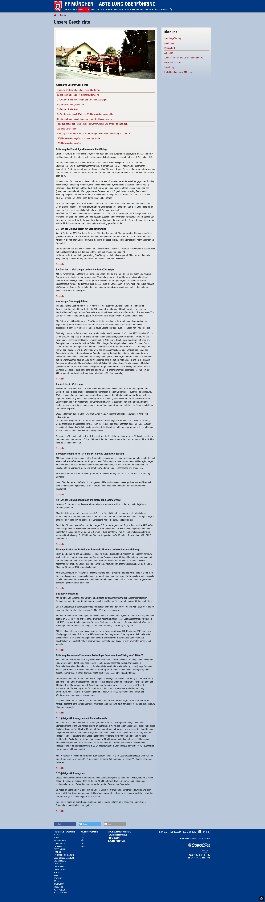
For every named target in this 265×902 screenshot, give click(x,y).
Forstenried (59, 843)
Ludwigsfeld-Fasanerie (64, 858)
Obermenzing (60, 869)
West (83, 843)
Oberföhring (59, 867)
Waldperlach (60, 890)
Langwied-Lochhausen (64, 855)
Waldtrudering (60, 893)
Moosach (58, 864)
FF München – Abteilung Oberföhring (110, 4)
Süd (82, 840)
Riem (56, 875)
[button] (71, 9)
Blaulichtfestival (116, 841)
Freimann (58, 846)
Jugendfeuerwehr (89, 832)
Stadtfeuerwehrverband (119, 832)
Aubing (57, 837)
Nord (83, 835)
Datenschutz (189, 832)
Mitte (83, 846)
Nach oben (61, 264)
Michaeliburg (60, 861)
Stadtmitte (59, 884)
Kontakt (163, 832)
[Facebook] (199, 832)
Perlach (57, 872)
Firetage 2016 (114, 838)
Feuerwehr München (117, 835)
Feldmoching (60, 840)
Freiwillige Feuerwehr (64, 832)
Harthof (57, 852)
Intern (206, 832)
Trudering (58, 887)
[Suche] (171, 9)
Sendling (58, 878)
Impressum (175, 832)
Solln (56, 881)
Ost (82, 837)
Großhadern (60, 849)
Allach (57, 835)
